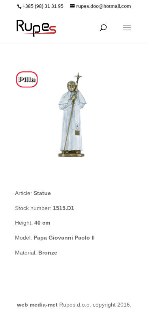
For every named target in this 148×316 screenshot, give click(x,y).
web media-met (37, 304)
